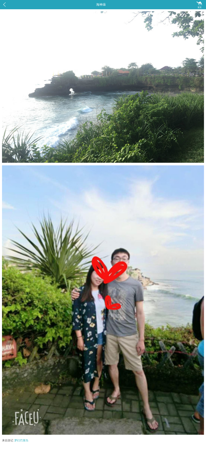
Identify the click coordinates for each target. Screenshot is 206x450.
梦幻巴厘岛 (21, 440)
